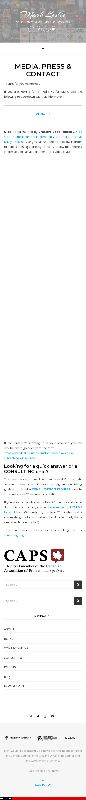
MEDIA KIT (43, 114)
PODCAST (11, 667)
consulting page (15, 535)
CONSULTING (13, 658)
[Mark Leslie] (43, 738)
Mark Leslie (43, 14)
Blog (7, 677)
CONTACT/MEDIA (16, 648)
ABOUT (9, 629)
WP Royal (53, 770)
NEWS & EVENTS (15, 686)
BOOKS (9, 639)
